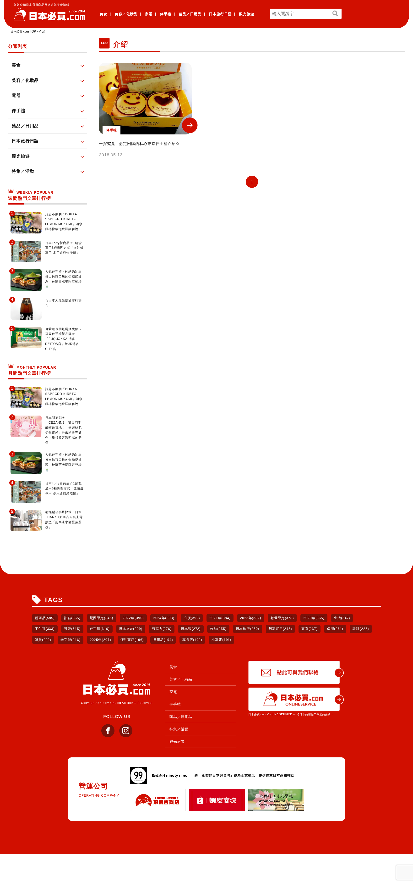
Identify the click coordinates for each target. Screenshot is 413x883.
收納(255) (218, 629)
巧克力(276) (162, 629)
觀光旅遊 (246, 14)
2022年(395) (133, 618)
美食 (103, 14)
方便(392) (192, 618)
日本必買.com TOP (23, 31)
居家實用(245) (280, 629)
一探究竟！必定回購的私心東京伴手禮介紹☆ (139, 144)
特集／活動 (179, 729)
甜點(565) (72, 618)
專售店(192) (192, 640)
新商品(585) (45, 618)
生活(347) (342, 618)
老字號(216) (70, 640)
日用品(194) (163, 640)
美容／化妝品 (126, 14)
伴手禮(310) (100, 629)
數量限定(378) (282, 618)
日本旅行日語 (220, 14)
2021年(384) (220, 618)
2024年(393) (163, 618)
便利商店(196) (132, 640)
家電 (148, 14)
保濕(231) (335, 629)
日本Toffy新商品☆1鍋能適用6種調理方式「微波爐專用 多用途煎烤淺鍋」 (64, 248)
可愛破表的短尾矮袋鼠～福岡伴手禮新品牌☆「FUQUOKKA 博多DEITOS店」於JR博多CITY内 (63, 339)
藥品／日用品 (190, 14)
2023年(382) (250, 618)
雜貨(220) (43, 640)
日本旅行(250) (247, 629)
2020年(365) (314, 618)
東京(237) (309, 629)
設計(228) (361, 629)
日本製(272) (191, 629)
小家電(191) (221, 640)
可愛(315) (72, 629)
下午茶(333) (45, 629)
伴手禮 (165, 14)
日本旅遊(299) (130, 629)
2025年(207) (100, 640)
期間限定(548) (101, 618)
